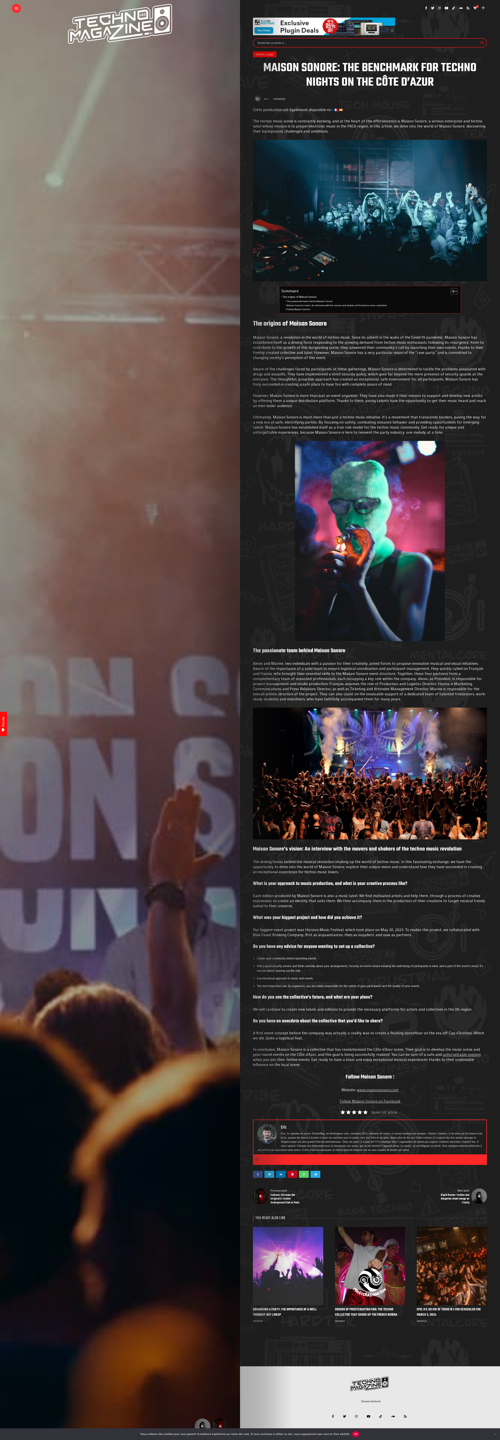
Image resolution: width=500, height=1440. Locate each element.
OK (356, 1434)
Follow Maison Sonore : (299, 309)
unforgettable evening (462, 1054)
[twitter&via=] (269, 1174)
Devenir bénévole (371, 1401)
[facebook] (258, 1174)
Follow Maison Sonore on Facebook (370, 1101)
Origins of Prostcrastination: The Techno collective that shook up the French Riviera (366, 1312)
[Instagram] (257, 1159)
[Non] (495, 1434)
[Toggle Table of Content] (452, 291)
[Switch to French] (335, 109)
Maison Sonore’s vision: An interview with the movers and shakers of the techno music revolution (337, 305)
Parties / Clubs (264, 54)
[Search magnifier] (482, 43)
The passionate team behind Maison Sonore (310, 301)
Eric (266, 98)
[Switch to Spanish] (341, 109)
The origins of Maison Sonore (300, 297)
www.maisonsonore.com (377, 1089)
